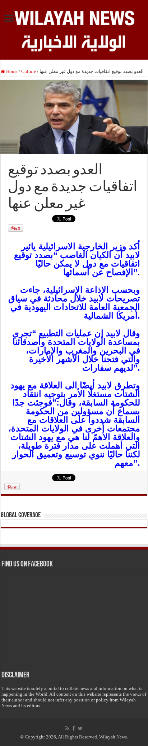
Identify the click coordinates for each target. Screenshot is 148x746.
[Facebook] (73, 728)
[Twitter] (80, 728)
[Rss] (67, 728)
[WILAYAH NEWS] (74, 17)
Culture (28, 71)
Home (11, 71)
